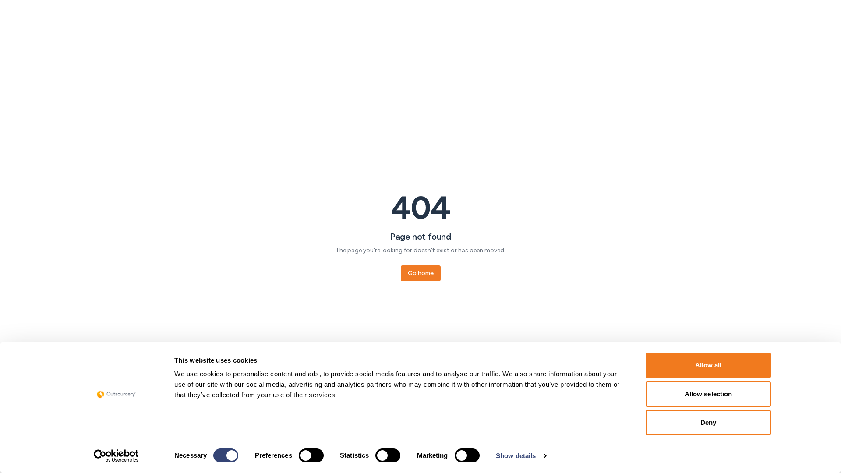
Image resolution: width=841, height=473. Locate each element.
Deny (708, 422)
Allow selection (708, 394)
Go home (421, 273)
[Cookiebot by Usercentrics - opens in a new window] (116, 455)
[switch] (311, 455)
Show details (516, 455)
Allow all (708, 365)
